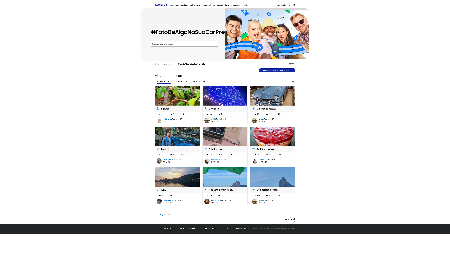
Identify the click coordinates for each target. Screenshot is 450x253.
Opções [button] (291, 64)
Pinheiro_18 (167, 119)
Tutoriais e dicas (223, 5)
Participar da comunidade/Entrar (277, 70)
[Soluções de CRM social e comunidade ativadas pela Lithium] (290, 219)
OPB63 (213, 119)
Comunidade (174, 5)
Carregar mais (163, 215)
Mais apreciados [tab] (199, 82)
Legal (226, 229)
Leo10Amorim (168, 160)
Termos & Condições (188, 229)
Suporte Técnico (209, 5)
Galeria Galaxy (195, 5)
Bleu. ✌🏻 (165, 149)
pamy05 (262, 160)
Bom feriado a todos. (267, 189)
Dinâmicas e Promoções (239, 5)
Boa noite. (214, 108)
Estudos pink (215, 149)
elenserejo (214, 160)
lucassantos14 (168, 200)
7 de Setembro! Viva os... (221, 189)
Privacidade (210, 229)
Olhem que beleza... (267, 108)
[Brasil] (161, 5)
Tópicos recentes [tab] (164, 82)
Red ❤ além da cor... (267, 149)
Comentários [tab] (181, 82)
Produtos (184, 5)
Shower (165, 108)
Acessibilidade (165, 229)
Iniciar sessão (281, 5)
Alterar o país (242, 229)
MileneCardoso (216, 200)
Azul (163, 189)
